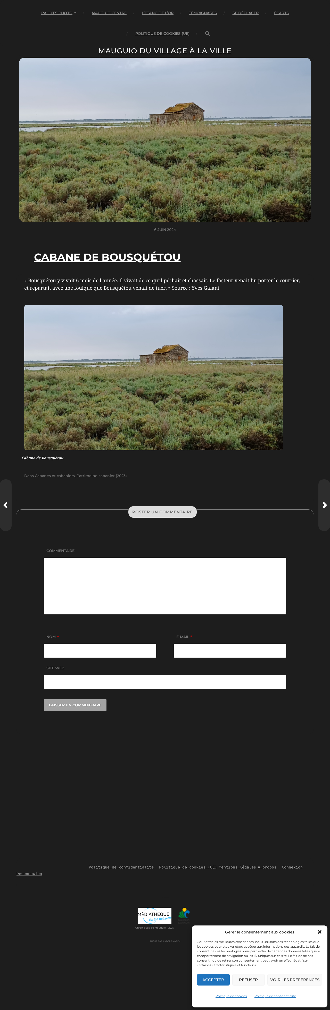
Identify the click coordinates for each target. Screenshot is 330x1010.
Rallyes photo (56, 13)
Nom (52, 637)
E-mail (184, 637)
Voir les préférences (294, 979)
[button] (319, 931)
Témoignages (203, 13)
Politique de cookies (231, 996)
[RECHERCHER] (207, 33)
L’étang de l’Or (158, 13)
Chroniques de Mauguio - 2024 (154, 927)
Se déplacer (246, 13)
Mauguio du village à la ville (165, 50)
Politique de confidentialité (275, 996)
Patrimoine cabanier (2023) (102, 475)
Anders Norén (171, 941)
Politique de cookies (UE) (162, 33)
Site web (55, 668)
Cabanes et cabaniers (55, 475)
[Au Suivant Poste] (324, 505)
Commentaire (60, 550)
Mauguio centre (109, 13)
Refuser (248, 979)
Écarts (281, 13)
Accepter (213, 979)
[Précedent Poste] (6, 505)
